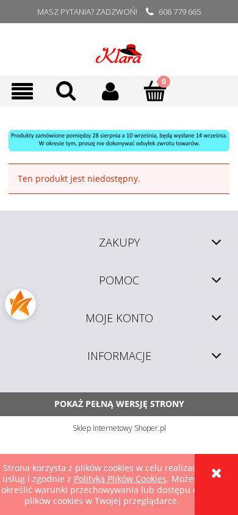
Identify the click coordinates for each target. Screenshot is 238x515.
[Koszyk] (155, 90)
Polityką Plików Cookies (120, 478)
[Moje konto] (110, 91)
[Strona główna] (119, 49)
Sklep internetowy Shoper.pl (119, 428)
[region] (119, 140)
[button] (22, 91)
